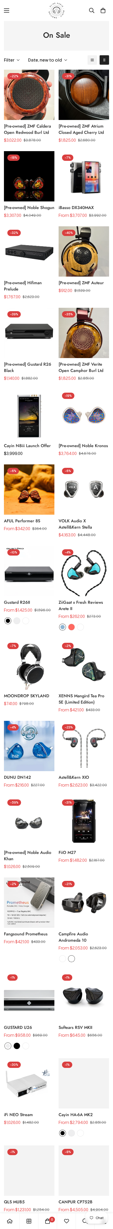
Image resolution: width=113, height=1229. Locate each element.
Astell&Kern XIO (74, 777)
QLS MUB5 (14, 1202)
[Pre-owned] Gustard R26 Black (27, 367)
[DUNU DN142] (29, 746)
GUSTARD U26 (18, 1027)
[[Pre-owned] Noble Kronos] (84, 414)
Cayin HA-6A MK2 (76, 1115)
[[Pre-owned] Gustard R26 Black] (29, 333)
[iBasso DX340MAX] (84, 176)
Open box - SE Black (71, 959)
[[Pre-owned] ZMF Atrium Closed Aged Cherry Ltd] (84, 95)
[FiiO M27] (84, 821)
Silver (17, 621)
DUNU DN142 (17, 777)
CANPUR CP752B (76, 1202)
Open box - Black (80, 1133)
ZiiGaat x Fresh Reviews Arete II (81, 605)
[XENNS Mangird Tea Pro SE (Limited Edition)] (84, 664)
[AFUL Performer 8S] (29, 489)
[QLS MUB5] (29, 1170)
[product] (10, 1221)
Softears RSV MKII (75, 1027)
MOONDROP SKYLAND (26, 696)
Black (8, 621)
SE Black (62, 959)
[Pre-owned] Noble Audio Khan (27, 855)
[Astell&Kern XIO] (84, 746)
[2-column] (104, 60)
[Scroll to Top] (103, 1201)
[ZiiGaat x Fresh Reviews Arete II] (84, 571)
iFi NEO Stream (18, 1115)
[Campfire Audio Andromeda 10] (84, 902)
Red (71, 627)
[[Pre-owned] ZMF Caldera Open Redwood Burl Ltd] (29, 95)
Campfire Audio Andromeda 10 (73, 937)
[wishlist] (66, 1221)
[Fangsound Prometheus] (29, 902)
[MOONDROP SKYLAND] (29, 664)
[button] (103, 10)
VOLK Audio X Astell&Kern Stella (75, 524)
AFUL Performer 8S (22, 521)
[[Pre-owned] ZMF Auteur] (84, 251)
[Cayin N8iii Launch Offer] (29, 414)
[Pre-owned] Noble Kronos (83, 446)
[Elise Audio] (56, 10)
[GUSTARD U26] (29, 996)
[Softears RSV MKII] (84, 996)
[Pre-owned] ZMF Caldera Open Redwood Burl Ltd (27, 129)
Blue (62, 627)
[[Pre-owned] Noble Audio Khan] (29, 821)
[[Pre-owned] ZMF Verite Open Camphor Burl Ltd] (84, 333)
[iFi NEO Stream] (29, 1083)
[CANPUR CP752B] (84, 1170)
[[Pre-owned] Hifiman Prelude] (29, 251)
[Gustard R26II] (29, 571)
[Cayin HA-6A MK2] (84, 1083)
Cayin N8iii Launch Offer (27, 446)
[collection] (29, 1221)
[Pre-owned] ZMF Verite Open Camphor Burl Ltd (81, 367)
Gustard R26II (17, 602)
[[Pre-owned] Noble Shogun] (29, 176)
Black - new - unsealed (26, 621)
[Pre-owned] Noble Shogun (29, 208)
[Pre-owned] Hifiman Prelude (23, 286)
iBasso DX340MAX (76, 208)
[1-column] (92, 60)
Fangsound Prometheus (26, 934)
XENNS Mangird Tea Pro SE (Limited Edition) (81, 699)
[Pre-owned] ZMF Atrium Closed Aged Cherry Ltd (81, 129)
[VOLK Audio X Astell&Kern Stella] (84, 489)
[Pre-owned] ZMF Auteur (81, 283)
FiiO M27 (67, 852)
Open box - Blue (80, 627)
